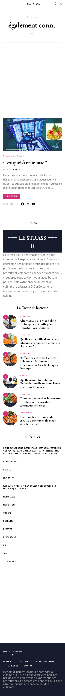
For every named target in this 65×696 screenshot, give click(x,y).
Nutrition (9, 505)
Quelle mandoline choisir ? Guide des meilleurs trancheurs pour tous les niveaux (40, 383)
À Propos (13, 666)
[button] (60, 4)
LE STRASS (32, 4)
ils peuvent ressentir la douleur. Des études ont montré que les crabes (29, 487)
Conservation (9, 156)
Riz (4, 545)
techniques (25, 316)
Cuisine (7, 470)
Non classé (9, 497)
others (7, 513)
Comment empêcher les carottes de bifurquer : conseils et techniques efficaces (41, 402)
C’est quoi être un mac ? (25, 163)
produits (23, 375)
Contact (29, 666)
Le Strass (8, 661)
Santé (6, 553)
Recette (20, 156)
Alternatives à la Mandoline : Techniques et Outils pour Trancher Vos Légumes (38, 324)
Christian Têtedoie (11, 169)
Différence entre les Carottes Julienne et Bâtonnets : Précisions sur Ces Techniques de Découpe (41, 363)
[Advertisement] (32, 83)
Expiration (9, 478)
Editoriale (25, 661)
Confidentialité (45, 661)
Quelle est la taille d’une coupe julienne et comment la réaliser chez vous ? (40, 342)
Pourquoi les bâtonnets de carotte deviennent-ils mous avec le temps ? (38, 420)
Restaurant (10, 537)
